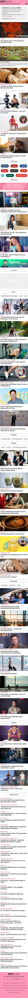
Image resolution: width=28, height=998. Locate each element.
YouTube (23, 170)
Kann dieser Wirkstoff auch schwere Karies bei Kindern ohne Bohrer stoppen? (13, 800)
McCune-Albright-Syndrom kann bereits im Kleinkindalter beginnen (12, 960)
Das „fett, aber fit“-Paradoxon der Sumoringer (13, 910)
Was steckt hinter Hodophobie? (9, 673)
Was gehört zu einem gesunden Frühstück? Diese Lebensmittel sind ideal (13, 847)
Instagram (4, 166)
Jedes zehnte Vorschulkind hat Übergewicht (12, 894)
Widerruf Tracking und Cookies (20, 987)
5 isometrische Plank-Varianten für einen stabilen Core (14, 744)
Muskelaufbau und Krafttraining (9, 296)
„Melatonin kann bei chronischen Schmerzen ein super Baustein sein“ (13, 807)
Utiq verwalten (8, 990)
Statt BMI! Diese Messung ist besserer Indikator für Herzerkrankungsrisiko (14, 953)
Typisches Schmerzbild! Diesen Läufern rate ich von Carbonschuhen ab (14, 385)
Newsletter (14, 170)
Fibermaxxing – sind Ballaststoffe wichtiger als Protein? (13, 881)
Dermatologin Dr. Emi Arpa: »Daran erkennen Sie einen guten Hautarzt (13, 233)
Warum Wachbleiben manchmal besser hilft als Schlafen (13, 820)
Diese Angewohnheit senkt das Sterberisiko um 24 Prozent (14, 904)
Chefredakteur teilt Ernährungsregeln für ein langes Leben (14, 555)
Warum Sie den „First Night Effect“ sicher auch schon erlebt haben (13, 695)
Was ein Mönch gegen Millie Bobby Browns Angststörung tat (12, 717)
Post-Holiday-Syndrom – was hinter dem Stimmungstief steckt (11, 629)
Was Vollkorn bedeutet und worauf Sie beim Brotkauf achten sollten (12, 87)
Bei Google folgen (21, 175)
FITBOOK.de (12, 18)
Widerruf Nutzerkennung (17, 990)
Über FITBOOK (6, 983)
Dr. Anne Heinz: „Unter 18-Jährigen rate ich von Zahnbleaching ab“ (13, 255)
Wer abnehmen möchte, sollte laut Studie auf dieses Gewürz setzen (12, 41)
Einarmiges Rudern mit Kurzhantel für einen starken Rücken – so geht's (12, 767)
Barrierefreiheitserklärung (14, 992)
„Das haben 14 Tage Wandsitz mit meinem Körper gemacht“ (13, 134)
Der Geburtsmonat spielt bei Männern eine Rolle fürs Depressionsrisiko (13, 156)
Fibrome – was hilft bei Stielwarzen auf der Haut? (13, 934)
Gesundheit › (14, 435)
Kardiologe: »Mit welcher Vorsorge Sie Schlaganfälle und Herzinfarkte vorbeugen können (14, 211)
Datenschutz (15, 985)
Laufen (21, 296)
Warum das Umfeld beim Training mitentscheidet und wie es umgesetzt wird (14, 64)
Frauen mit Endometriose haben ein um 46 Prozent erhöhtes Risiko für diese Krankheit (14, 967)
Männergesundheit (17, 439)
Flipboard (4, 170)
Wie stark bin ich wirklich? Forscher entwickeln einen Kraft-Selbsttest (13, 362)
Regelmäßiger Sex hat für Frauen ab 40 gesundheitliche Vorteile (11, 947)
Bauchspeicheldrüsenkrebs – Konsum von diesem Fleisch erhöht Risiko (13, 814)
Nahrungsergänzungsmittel (19, 447)
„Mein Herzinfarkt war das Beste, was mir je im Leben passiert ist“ (13, 861)
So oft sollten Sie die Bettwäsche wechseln (12, 899)
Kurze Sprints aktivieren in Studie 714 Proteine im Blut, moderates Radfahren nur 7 (14, 340)
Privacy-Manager (4, 987)
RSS (20, 985)
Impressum (10, 987)
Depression (12, 585)
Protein (8, 447)
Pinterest (14, 166)
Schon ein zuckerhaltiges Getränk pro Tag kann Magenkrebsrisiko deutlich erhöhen (13, 512)
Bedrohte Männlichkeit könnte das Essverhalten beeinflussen (13, 868)
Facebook (23, 166)
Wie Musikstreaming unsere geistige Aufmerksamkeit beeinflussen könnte (10, 607)
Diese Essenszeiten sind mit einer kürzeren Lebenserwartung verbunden (12, 469)
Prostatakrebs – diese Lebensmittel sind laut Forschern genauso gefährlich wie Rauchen (12, 928)
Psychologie (4, 585)
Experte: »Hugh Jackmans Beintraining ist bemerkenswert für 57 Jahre (11, 407)
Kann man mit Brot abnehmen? (9, 577)
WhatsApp (10, 175)
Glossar (11, 983)
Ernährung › (14, 443)
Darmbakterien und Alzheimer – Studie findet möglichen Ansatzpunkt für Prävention (12, 840)
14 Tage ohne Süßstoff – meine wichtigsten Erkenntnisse (12, 888)
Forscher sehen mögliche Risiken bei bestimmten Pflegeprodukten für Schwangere (13, 827)
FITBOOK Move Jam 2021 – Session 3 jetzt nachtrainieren (11, 789)
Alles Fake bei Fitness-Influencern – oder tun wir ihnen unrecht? (13, 112)
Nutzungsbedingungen (7, 985)
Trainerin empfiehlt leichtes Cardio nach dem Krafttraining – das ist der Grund (12, 318)
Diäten (3, 447)
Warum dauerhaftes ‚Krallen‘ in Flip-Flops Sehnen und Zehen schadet (13, 834)
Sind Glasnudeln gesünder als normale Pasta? (12, 534)
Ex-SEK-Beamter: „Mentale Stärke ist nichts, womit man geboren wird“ (14, 854)
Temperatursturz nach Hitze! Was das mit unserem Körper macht (14, 874)
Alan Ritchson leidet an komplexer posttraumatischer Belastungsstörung (10, 652)
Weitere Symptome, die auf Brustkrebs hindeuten (13, 916)
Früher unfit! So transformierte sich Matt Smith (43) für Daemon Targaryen (13, 429)
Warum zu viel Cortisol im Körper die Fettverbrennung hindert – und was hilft (11, 922)
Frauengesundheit (5, 439)
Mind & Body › (14, 581)
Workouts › (14, 722)
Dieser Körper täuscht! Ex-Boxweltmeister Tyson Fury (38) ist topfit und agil (13, 940)
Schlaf (18, 585)
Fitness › (14, 292)
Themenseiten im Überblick (19, 983)
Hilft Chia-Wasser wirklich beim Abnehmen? (12, 491)
